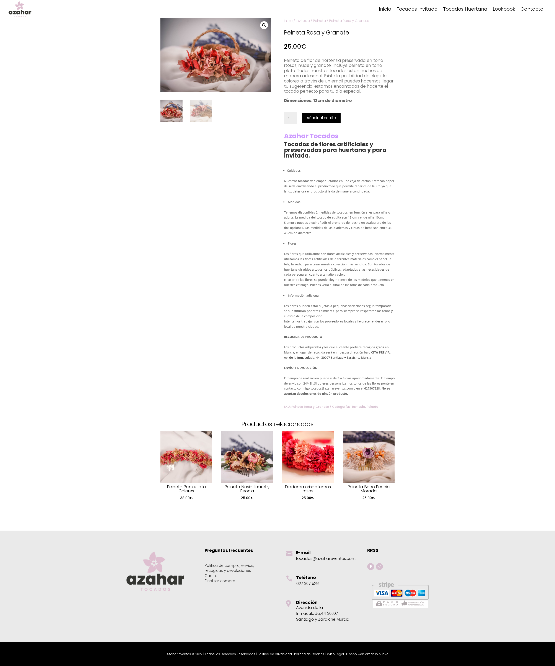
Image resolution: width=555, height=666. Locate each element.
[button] (264, 25)
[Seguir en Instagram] (379, 566)
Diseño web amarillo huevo (367, 654)
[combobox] (339, 81)
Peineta (319, 20)
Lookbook (504, 10)
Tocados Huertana (465, 10)
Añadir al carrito (321, 117)
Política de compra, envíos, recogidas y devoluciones (229, 568)
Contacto (532, 10)
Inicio (385, 10)
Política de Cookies (309, 654)
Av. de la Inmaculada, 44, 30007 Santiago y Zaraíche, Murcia (327, 357)
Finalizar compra (220, 581)
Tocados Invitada (417, 10)
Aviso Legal (335, 654)
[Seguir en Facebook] (370, 566)
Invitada (303, 20)
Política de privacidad (275, 654)
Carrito (211, 575)
